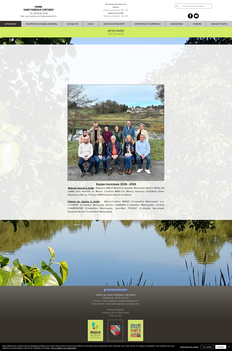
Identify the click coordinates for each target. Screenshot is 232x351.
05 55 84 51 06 (122, 297)
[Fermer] (229, 347)
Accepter (220, 347)
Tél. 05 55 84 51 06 (38, 13)
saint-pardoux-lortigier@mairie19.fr (120, 300)
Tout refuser (207, 347)
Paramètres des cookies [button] (189, 347)
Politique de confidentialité (115, 312)
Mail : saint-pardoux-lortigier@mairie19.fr (38, 16)
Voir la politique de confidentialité (63, 348)
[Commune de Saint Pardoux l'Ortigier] (190, 15)
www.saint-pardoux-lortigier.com (122, 303)
